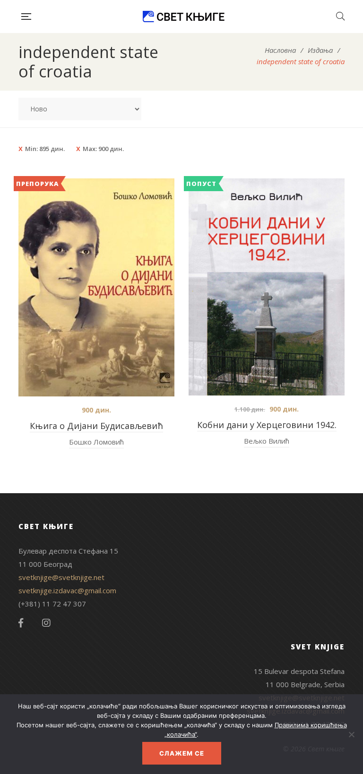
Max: (103, 148)
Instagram (46, 623)
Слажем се (181, 753)
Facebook (20, 623)
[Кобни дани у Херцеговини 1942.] (267, 286)
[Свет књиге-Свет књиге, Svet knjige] (183, 16)
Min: (45, 148)
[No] (351, 734)
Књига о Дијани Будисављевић (96, 425)
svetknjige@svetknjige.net (61, 577)
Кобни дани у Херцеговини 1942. (267, 424)
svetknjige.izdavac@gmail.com (67, 590)
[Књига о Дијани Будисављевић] (96, 287)
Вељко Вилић (266, 441)
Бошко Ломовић (96, 441)
